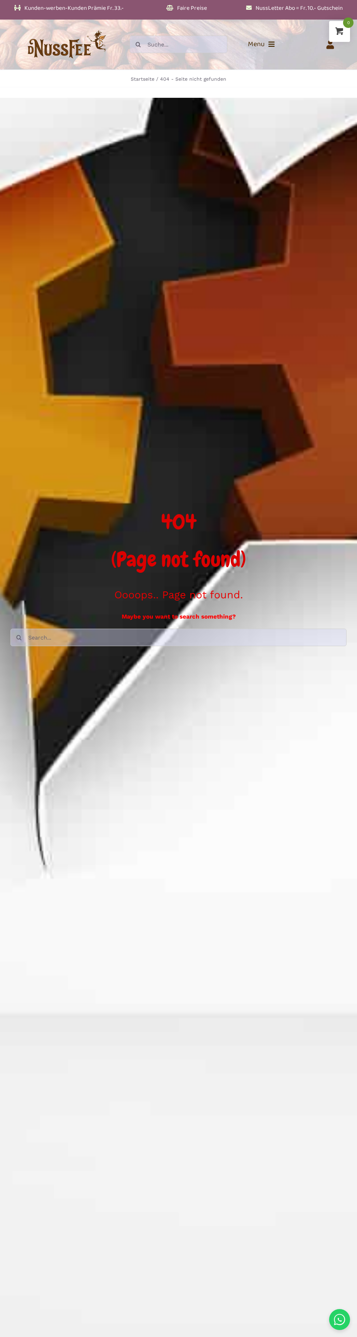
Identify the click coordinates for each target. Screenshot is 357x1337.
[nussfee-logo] (68, 29)
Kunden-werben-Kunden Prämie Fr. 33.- (73, 8)
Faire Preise (191, 8)
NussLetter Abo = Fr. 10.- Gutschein (299, 8)
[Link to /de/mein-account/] (315, 44)
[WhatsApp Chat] (339, 1319)
